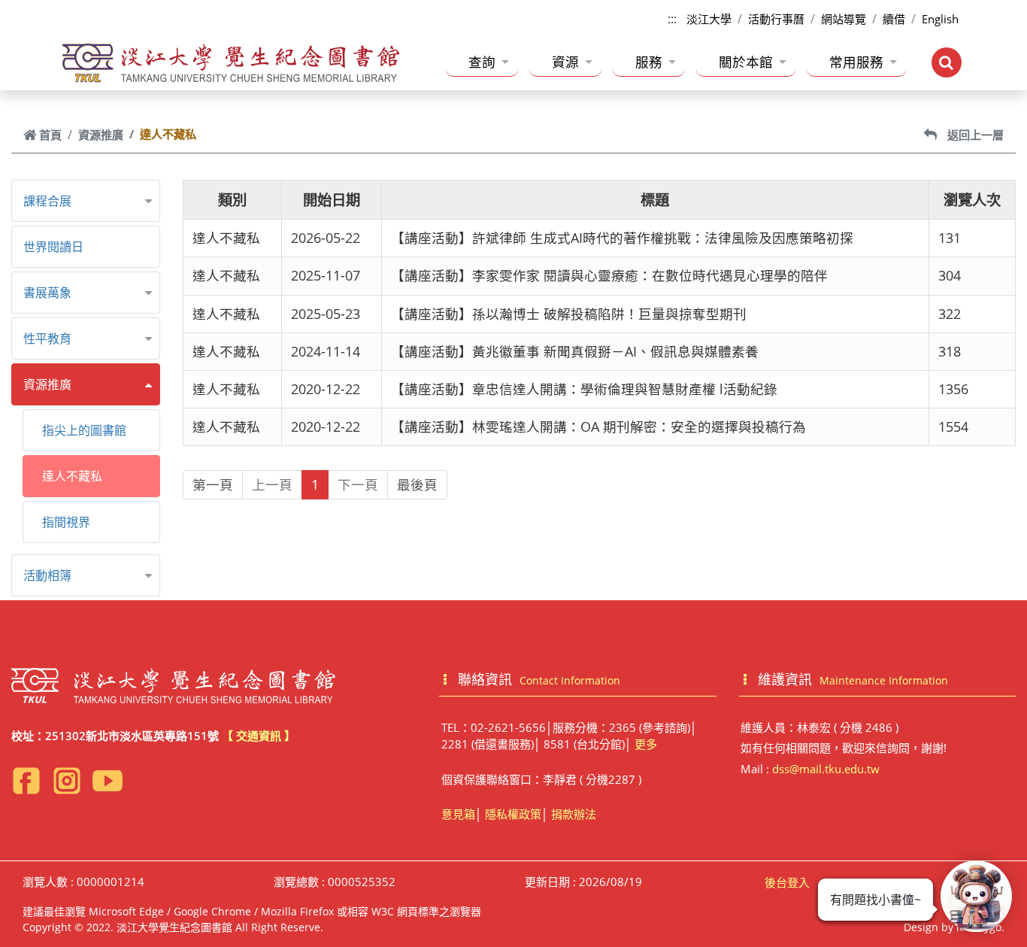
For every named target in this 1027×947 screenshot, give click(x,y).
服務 (648, 62)
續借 (894, 18)
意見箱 (458, 813)
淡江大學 (709, 18)
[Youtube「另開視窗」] (107, 781)
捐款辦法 (573, 813)
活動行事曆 (776, 18)
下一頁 (358, 484)
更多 (646, 743)
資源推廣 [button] (47, 384)
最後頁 (417, 484)
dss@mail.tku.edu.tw (826, 768)
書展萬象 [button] (47, 292)
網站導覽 (843, 18)
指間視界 (66, 522)
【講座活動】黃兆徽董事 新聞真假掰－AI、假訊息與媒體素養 (575, 351)
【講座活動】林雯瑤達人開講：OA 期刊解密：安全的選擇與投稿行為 (598, 426)
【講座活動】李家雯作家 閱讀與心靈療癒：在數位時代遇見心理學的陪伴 (609, 275)
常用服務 (856, 62)
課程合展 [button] (47, 201)
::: (672, 19)
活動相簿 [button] (47, 575)
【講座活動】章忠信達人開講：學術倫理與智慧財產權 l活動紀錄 (584, 389)
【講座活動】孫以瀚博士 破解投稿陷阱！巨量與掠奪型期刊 (569, 314)
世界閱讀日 (53, 246)
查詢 (481, 62)
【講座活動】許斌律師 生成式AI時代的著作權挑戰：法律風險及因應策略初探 (622, 238)
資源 (565, 62)
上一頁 (272, 484)
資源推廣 (100, 134)
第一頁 (212, 484)
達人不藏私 (72, 476)
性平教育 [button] (47, 338)
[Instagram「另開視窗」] (67, 781)
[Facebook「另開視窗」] (26, 781)
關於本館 (746, 62)
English (940, 18)
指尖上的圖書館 (84, 430)
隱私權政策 (513, 813)
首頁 (50, 134)
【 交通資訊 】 (258, 735)
